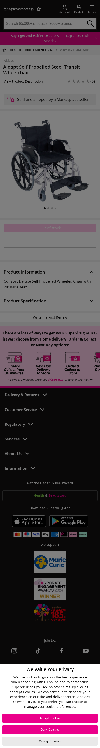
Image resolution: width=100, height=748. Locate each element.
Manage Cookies (50, 741)
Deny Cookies (50, 729)
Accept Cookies (50, 718)
